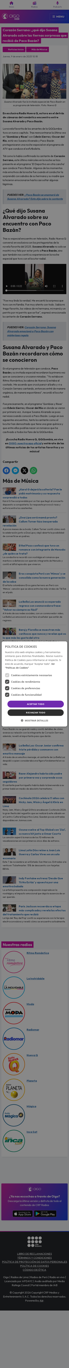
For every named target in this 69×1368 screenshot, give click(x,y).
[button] (34, 720)
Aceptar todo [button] (35, 704)
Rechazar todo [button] (35, 712)
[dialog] (34, 684)
